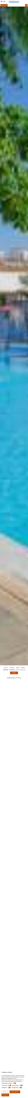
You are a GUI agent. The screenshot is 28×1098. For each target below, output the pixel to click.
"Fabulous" (14, 979)
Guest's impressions (14, 951)
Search (14, 672)
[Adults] (17, 670)
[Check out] (12, 670)
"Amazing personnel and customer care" (14, 1041)
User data (4, 1085)
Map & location (5, 889)
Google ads (15, 1087)
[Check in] (6, 670)
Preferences (15, 1085)
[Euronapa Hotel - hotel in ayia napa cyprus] (14, 2)
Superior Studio (14, 765)
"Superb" (14, 999)
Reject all (5, 1091)
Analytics (4, 1087)
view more (5, 769)
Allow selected (15, 1091)
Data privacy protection (16, 1081)
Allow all (5, 1095)
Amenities (4, 944)
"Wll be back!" (14, 1020)
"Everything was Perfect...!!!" (14, 957)
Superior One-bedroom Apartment (14, 823)
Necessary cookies (7, 1083)
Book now (4, 5)
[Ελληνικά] (4, 2)
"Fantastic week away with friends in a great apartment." (14, 1065)
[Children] (22, 670)
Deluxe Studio (14, 793)
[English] (2, 2)
